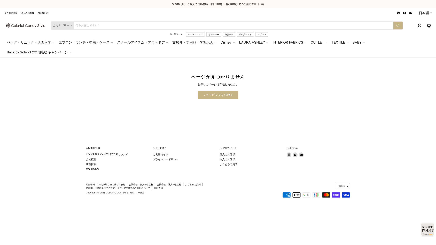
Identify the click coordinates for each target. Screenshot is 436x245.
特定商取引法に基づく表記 (112, 184)
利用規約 (158, 188)
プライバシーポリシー (165, 159)
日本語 (424, 13)
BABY (358, 42)
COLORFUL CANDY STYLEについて (107, 154)
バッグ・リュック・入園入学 (29, 42)
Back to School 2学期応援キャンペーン (38, 52)
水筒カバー (214, 34)
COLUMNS (92, 169)
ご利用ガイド (160, 154)
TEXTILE (339, 42)
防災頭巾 (229, 34)
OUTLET (318, 42)
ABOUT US (43, 13)
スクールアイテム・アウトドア (141, 42)
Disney (227, 42)
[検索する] (398, 25)
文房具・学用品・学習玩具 (193, 42)
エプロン (262, 34)
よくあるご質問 (229, 164)
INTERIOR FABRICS (288, 42)
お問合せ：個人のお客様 (141, 184)
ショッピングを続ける (218, 95)
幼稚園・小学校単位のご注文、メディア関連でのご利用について (118, 188)
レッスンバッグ (195, 34)
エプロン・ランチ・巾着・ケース (85, 42)
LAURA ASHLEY (252, 42)
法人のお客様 (27, 13)
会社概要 (91, 159)
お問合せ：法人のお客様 (169, 184)
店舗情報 (91, 164)
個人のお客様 (11, 13)
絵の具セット (245, 34)
